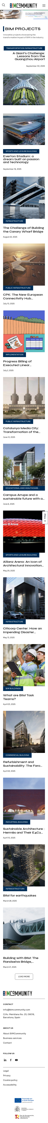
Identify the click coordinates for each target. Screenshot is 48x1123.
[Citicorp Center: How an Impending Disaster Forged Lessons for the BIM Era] (24, 598)
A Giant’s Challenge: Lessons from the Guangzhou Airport (29, 56)
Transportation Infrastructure (24, 48)
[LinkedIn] (5, 1060)
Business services (12, 1038)
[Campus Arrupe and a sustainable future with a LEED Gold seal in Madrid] (24, 465)
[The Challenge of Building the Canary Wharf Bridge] (24, 198)
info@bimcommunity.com (16, 1009)
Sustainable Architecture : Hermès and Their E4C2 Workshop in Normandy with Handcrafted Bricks (24, 834)
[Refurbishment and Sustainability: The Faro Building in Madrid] (24, 732)
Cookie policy (10, 1080)
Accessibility (10, 1084)
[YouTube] (16, 1060)
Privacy (6, 1075)
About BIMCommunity (14, 1033)
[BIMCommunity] (23, 5)
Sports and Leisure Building (21, 151)
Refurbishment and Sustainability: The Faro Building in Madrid (21, 765)
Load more (24, 976)
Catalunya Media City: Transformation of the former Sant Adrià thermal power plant (24, 433)
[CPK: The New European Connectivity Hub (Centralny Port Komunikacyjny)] (24, 265)
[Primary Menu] (44, 5)
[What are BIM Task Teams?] (24, 665)
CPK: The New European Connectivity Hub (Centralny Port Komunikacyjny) (23, 300)
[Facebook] (10, 1060)
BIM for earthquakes (19, 895)
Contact (7, 1042)
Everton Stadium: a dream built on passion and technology (21, 159)
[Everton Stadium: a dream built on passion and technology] (24, 129)
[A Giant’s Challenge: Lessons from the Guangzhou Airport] (24, 89)
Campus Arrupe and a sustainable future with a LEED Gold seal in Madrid (23, 498)
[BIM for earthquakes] (24, 865)
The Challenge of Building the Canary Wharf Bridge (23, 229)
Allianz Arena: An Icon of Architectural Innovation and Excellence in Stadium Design (22, 567)
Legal (6, 1071)
